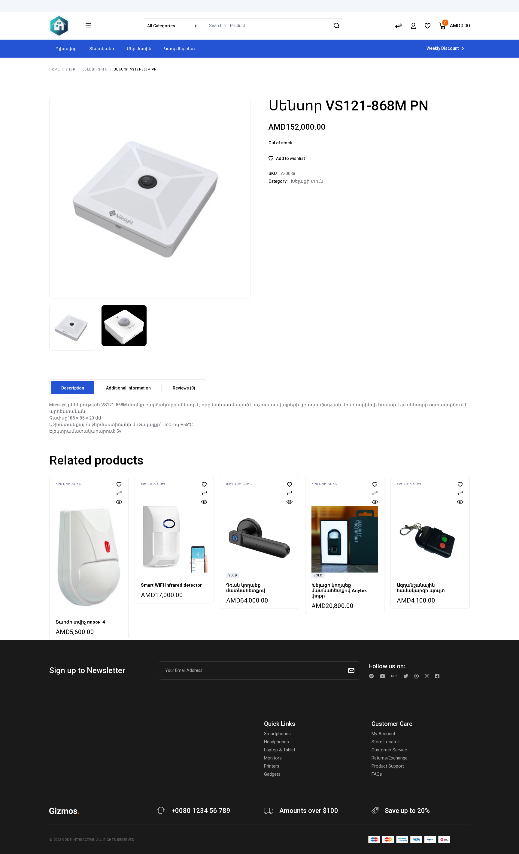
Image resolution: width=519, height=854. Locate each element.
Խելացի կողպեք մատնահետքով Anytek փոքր (339, 590)
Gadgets (272, 774)
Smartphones (277, 733)
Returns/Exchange (390, 758)
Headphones (276, 741)
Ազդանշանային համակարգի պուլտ (421, 587)
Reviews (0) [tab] (184, 388)
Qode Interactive (78, 840)
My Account (383, 733)
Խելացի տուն (307, 181)
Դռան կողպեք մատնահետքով (245, 587)
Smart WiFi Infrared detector (171, 585)
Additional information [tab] (128, 388)
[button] (287, 158)
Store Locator (385, 741)
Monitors (273, 758)
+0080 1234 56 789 (200, 810)
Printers (271, 766)
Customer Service (389, 750)
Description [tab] (72, 388)
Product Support (388, 766)
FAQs (377, 774)
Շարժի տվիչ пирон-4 (80, 622)
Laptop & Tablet (279, 750)
